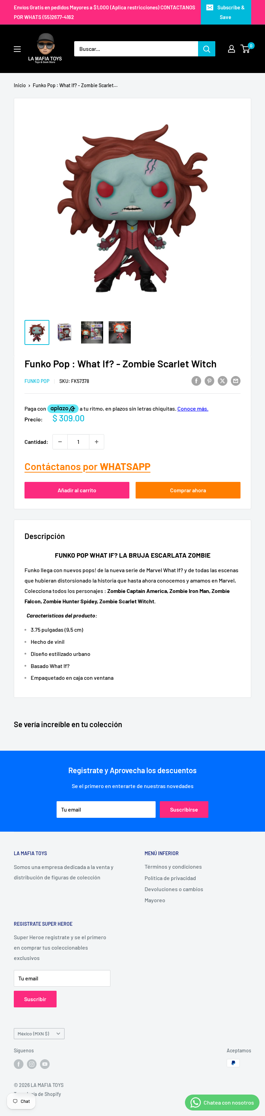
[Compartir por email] (236, 380)
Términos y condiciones (173, 866)
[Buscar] (206, 48)
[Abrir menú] (17, 49)
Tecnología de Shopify (37, 1094)
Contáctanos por (87, 466)
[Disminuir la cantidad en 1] (60, 441)
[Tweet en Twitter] (222, 380)
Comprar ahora (188, 490)
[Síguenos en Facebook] (18, 1064)
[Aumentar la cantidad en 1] (96, 441)
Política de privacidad (170, 878)
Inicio (20, 85)
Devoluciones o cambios (174, 889)
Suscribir (35, 999)
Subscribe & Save (231, 12)
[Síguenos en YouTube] (45, 1064)
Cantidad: (36, 441)
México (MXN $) (33, 1033)
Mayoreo (155, 900)
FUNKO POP (36, 381)
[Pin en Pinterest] (209, 380)
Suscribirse (184, 809)
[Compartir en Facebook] (196, 380)
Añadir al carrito (77, 490)
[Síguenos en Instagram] (32, 1064)
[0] (245, 49)
